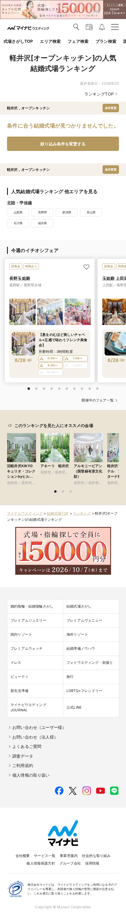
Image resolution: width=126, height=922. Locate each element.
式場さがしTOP (18, 41)
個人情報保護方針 (40, 863)
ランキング (82, 513)
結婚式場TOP (58, 513)
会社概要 (23, 855)
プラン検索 (106, 41)
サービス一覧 (44, 855)
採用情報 (92, 863)
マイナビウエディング (25, 513)
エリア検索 (50, 41)
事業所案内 (69, 855)
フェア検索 (78, 41)
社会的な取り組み (96, 855)
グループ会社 (70, 863)
